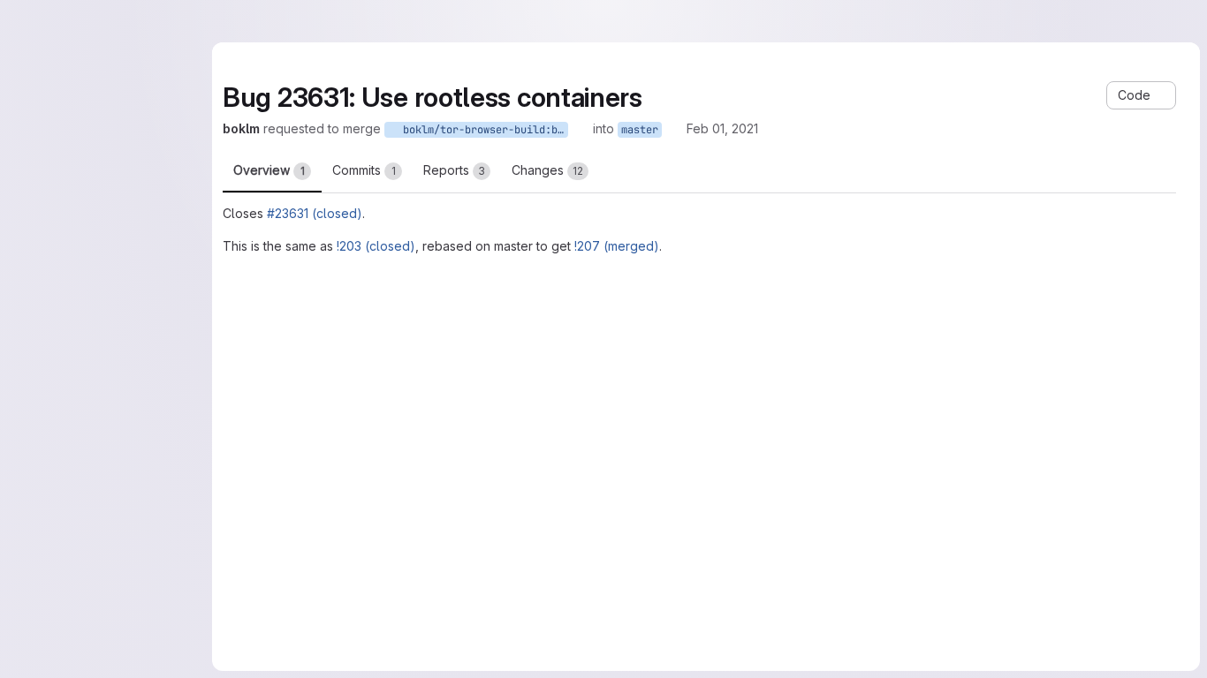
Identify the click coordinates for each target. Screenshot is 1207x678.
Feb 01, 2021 (722, 128)
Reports (454, 169)
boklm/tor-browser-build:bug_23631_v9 (482, 130)
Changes (547, 169)
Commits (364, 169)
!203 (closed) (376, 245)
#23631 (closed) (314, 213)
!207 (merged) (616, 245)
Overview (269, 169)
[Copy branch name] (580, 128)
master (639, 130)
